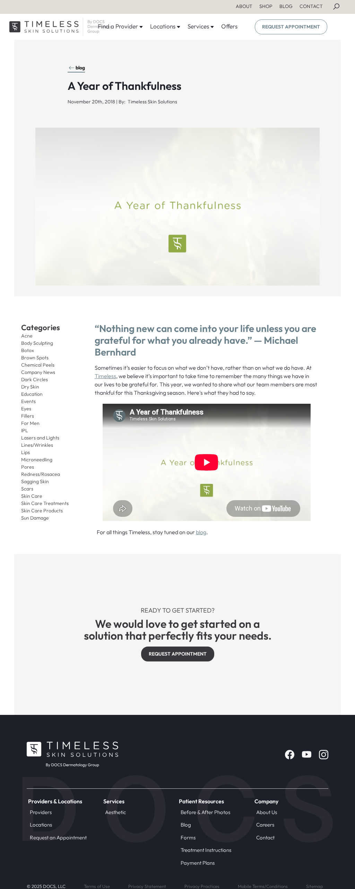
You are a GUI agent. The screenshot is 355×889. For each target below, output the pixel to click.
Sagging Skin (35, 481)
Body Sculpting (37, 343)
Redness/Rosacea (40, 474)
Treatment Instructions (206, 850)
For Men (30, 423)
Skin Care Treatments (45, 503)
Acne (27, 336)
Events (28, 401)
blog (80, 68)
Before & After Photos (205, 812)
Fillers (27, 416)
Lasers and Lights (40, 438)
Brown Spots (35, 357)
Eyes (26, 408)
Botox (27, 350)
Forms (188, 837)
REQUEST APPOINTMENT (291, 27)
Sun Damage (35, 518)
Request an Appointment (58, 837)
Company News (38, 372)
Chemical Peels (37, 365)
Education (32, 394)
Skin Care (31, 496)
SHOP (265, 6)
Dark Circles (34, 379)
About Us (266, 812)
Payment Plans (198, 863)
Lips (25, 452)
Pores (27, 467)
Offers (229, 26)
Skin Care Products (42, 510)
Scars (27, 489)
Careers (265, 824)
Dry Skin (30, 387)
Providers (41, 812)
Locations (41, 824)
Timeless (105, 376)
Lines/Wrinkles (37, 445)
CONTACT (311, 6)
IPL (24, 430)
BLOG (286, 6)
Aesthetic (115, 812)
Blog (186, 824)
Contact (265, 837)
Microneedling (36, 459)
